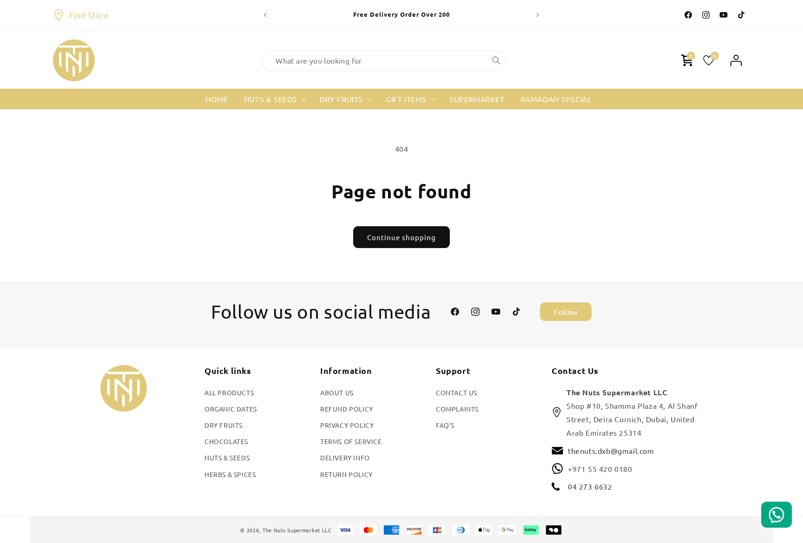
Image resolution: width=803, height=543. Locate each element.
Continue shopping (401, 237)
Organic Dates (230, 409)
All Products (229, 392)
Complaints (457, 409)
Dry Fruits (223, 425)
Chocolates (226, 441)
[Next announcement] (537, 15)
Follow (566, 311)
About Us (337, 392)
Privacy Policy (347, 425)
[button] (273, 99)
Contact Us (456, 392)
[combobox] (384, 60)
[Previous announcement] (265, 15)
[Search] (496, 60)
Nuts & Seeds (227, 457)
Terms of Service (351, 441)
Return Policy (346, 474)
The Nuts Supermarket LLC (297, 530)
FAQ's (445, 425)
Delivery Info (345, 457)
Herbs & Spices (230, 474)
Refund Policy (346, 409)
